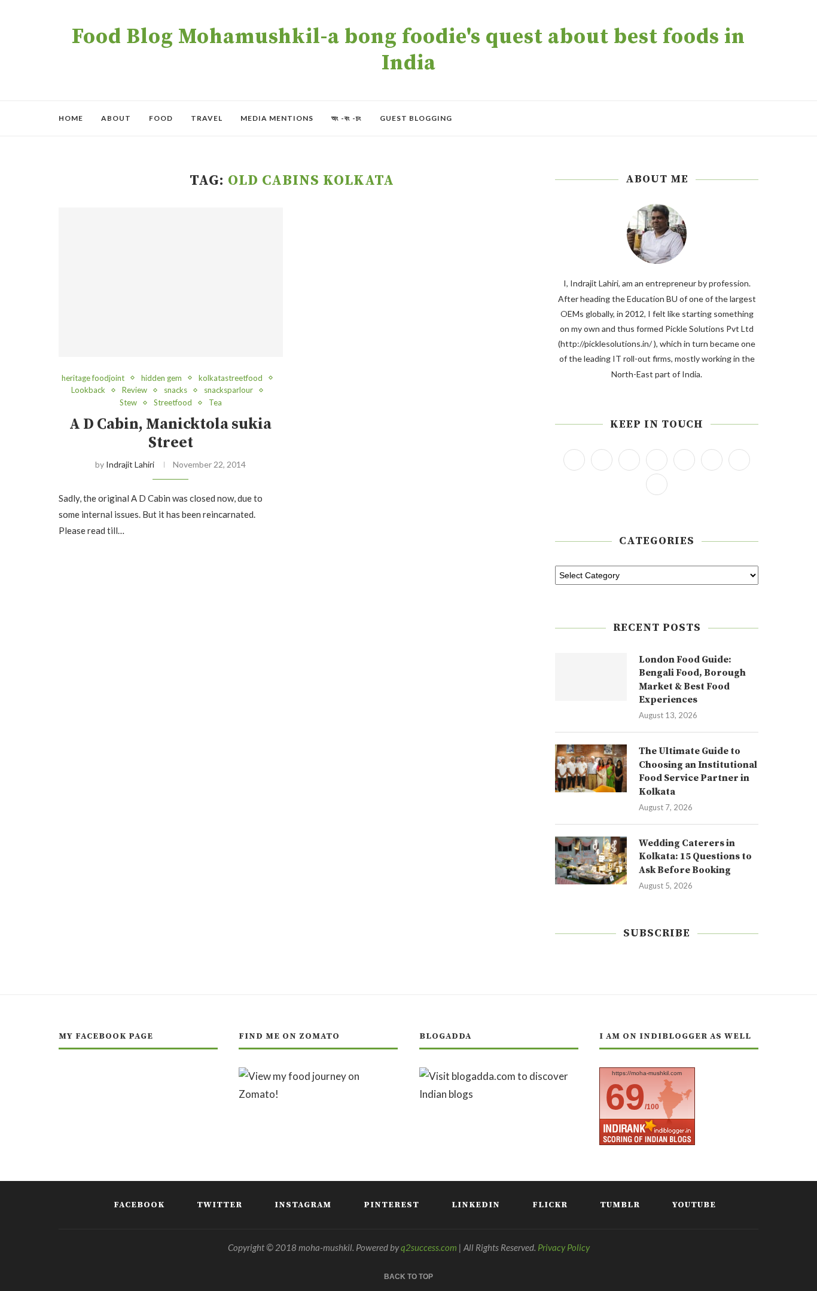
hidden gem (161, 378)
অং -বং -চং (346, 118)
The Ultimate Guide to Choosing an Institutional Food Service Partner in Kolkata (698, 771)
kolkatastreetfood (231, 378)
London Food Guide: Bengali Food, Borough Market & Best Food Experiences (692, 680)
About (116, 118)
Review (134, 390)
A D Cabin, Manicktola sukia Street (170, 433)
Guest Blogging (416, 118)
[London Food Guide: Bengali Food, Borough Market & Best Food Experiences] (591, 677)
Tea (215, 402)
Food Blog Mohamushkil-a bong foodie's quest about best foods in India (408, 50)
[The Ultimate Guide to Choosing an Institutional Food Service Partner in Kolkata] (591, 768)
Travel (206, 118)
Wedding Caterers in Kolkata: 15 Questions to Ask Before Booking (695, 856)
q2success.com (429, 1247)
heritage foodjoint (93, 378)
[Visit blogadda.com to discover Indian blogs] (498, 1076)
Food (161, 118)
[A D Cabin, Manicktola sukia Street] (171, 282)
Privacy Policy (564, 1247)
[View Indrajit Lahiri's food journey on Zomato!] (318, 1076)
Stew (128, 402)
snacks (175, 390)
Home (71, 118)
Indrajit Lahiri (130, 464)
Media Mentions (276, 118)
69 (625, 1097)
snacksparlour (228, 390)
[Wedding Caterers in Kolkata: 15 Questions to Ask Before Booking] (591, 860)
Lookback (88, 390)
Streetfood (173, 402)
